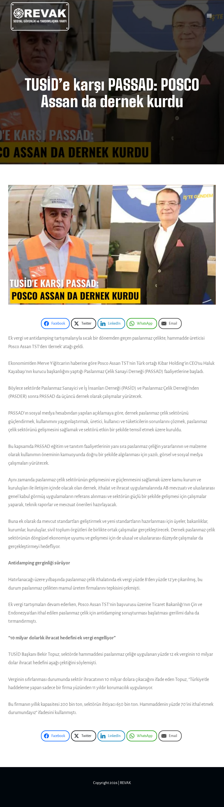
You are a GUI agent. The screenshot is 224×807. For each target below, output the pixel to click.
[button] (209, 16)
